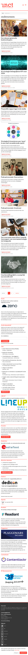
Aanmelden (5, 341)
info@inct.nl (6, 618)
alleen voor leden (6, 51)
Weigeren (16, 652)
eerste (3, 293)
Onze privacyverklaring (5, 620)
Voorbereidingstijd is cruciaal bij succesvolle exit (13, 276)
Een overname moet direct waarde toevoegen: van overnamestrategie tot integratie (14, 239)
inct (3, 13)
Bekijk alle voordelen (7, 472)
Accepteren (23, 652)
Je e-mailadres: (5, 335)
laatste (17, 293)
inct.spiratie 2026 (9, 502)
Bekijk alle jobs (5, 391)
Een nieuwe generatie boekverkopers (9, 39)
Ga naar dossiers (6, 436)
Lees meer (17, 650)
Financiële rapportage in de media (13, 109)
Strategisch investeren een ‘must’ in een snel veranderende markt (13, 142)
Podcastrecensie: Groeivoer (11, 208)
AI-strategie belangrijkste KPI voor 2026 (14, 72)
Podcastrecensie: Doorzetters (12, 177)
